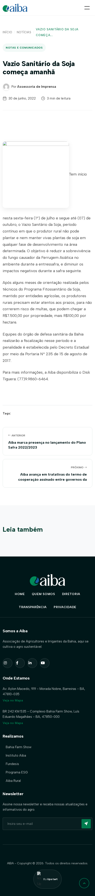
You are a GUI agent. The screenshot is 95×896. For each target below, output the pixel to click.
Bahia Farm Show (18, 747)
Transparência (33, 607)
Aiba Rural (13, 781)
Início (7, 32)
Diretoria (71, 594)
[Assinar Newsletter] (86, 823)
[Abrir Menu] (87, 7)
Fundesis (12, 764)
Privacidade (65, 607)
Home (20, 594)
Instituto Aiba (16, 755)
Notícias (24, 32)
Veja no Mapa (13, 700)
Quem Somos (43, 594)
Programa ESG (17, 772)
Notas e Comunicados (24, 47)
